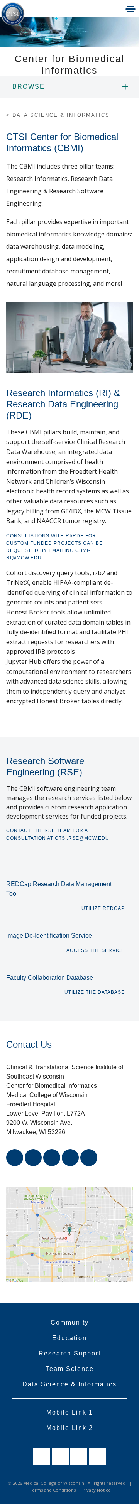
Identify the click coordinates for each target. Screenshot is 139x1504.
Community (70, 1322)
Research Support (70, 1353)
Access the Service (95, 950)
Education (69, 1338)
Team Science (70, 1369)
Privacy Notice (96, 1490)
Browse (28, 86)
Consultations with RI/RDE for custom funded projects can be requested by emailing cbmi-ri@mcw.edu (54, 547)
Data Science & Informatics (69, 1384)
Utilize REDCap (103, 908)
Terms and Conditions (52, 1490)
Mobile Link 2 (69, 1428)
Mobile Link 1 (69, 1412)
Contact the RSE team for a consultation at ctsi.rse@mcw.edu (57, 834)
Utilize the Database (94, 992)
